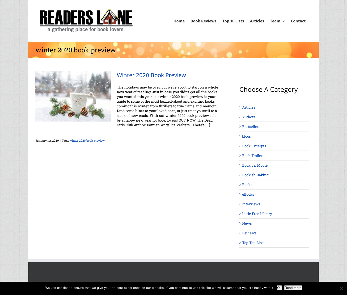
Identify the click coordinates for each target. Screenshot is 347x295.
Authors (248, 116)
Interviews (251, 204)
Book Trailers (253, 155)
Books (247, 184)
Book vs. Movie (255, 165)
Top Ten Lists (253, 242)
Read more (293, 288)
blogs (246, 136)
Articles (248, 107)
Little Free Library (257, 213)
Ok (279, 288)
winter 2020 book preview (87, 140)
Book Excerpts (254, 145)
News (247, 223)
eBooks (248, 194)
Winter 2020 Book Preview (151, 75)
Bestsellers (251, 126)
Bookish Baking (255, 175)
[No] (341, 288)
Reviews (249, 233)
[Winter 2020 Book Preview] (73, 96)
